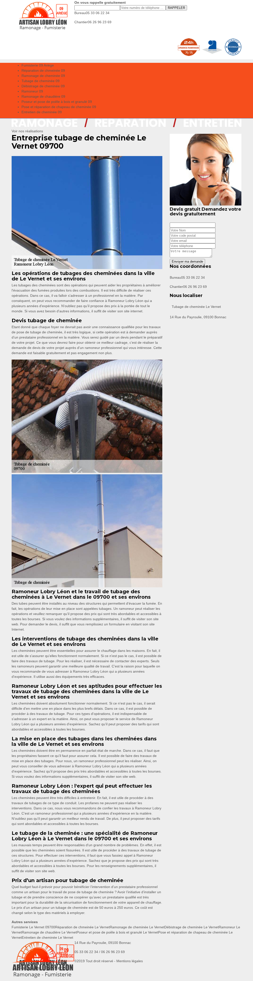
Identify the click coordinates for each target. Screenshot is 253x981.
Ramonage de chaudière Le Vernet (49, 932)
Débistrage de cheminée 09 (43, 86)
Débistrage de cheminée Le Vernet (191, 927)
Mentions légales (129, 961)
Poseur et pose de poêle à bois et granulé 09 (56, 102)
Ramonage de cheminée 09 (43, 76)
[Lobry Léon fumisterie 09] (43, 16)
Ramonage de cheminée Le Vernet (137, 927)
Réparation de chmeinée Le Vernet (82, 927)
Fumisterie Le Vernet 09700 (33, 927)
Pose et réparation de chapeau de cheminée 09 (58, 107)
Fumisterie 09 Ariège (37, 65)
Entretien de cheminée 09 (41, 112)
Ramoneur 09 (32, 91)
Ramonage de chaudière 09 (43, 96)
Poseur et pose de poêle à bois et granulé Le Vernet (117, 932)
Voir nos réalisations (27, 131)
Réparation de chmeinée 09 (43, 70)
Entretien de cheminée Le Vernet (47, 937)
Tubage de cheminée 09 (40, 81)
